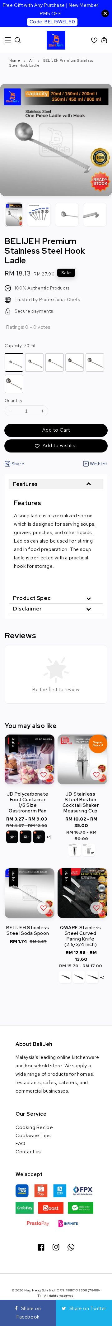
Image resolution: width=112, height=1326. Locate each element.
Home (14, 60)
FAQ (21, 1143)
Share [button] (18, 464)
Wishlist (98, 464)
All (31, 60)
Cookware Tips (33, 1135)
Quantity (13, 400)
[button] (8, 40)
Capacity (20, 345)
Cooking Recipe (34, 1127)
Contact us (28, 1151)
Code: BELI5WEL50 (52, 22)
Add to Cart (56, 430)
